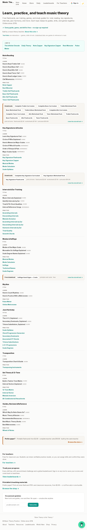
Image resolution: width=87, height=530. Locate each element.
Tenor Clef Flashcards (11, 100)
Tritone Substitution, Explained (16, 324)
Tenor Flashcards (42, 118)
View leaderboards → (12, 477)
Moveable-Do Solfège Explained (17, 250)
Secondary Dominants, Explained (17, 321)
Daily (38, 3)
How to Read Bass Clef (13, 67)
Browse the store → (75, 442)
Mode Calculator (9, 166)
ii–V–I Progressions (10, 345)
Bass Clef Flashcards (10, 94)
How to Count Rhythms (13, 293)
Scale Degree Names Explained (16, 253)
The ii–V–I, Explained (12, 318)
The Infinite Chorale (12, 46)
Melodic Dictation (9, 219)
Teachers (11, 524)
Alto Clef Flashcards (10, 97)
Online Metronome (9, 304)
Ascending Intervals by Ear (12, 222)
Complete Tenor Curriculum (15, 114)
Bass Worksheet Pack (13, 110)
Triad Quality (7, 231)
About (5, 524)
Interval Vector (8, 393)
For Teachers (62, 3)
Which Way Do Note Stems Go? (16, 412)
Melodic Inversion (9, 396)
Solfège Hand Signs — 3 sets (28, 277)
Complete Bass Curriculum (47, 106)
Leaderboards (48, 3)
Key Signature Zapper (52, 46)
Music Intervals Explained (14, 198)
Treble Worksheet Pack (68, 106)
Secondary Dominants (11, 336)
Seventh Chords (9, 234)
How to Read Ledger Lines (14, 76)
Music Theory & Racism (13, 415)
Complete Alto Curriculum (58, 110)
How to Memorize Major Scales (16, 142)
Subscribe (33, 505)
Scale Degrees (8, 271)
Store (31, 3)
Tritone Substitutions (11, 342)
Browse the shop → (11, 488)
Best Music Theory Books (14, 421)
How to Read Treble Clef (14, 64)
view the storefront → (75, 121)
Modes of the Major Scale (14, 247)
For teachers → (9, 463)
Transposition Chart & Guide (15, 361)
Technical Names (9, 268)
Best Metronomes (11, 424)
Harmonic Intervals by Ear (12, 228)
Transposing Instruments (12, 367)
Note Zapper (38, 46)
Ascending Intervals (10, 213)
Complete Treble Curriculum (24, 106)
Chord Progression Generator (14, 333)
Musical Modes (8, 163)
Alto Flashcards (26, 118)
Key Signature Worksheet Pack (54, 175)
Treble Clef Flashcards (11, 91)
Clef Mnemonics (12, 79)
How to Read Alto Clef (13, 70)
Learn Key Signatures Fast (14, 136)
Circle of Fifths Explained (14, 139)
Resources (20, 524)
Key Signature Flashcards (12, 157)
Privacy (54, 524)
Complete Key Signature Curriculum (27, 175)
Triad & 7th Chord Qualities (15, 204)
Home (24, 3)
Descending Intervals (10, 216)
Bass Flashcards (12, 118)
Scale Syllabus (8, 169)
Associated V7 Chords (11, 339)
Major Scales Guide (14, 152)
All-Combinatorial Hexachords (14, 399)
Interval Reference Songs (16, 207)
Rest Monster (68, 46)
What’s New (40, 524)
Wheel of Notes (8, 430)
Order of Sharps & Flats (15, 149)
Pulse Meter (7, 301)
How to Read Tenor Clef (13, 73)
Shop (48, 524)
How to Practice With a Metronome (17, 296)
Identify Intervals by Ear (13, 201)
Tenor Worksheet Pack (54, 114)
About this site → (31, 32)
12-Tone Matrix (8, 390)
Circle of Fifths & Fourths (15, 145)
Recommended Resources (16, 418)
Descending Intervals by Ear (13, 225)
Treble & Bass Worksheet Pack (35, 110)
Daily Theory (26, 46)
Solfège (5, 265)
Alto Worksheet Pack (36, 114)
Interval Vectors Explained (14, 384)
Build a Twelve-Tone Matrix (15, 381)
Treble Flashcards (72, 114)
